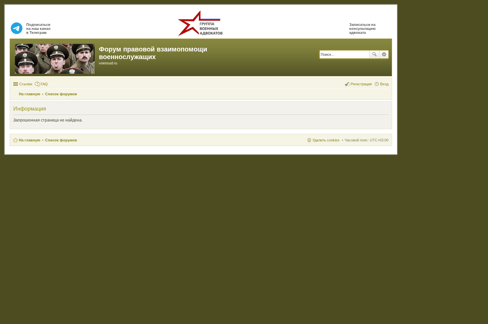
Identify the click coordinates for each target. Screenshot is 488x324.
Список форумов (61, 140)
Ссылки (25, 84)
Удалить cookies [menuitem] (326, 140)
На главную (29, 140)
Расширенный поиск (383, 54)
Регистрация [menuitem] (361, 84)
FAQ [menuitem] (44, 84)
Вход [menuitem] (384, 84)
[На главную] (55, 57)
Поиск (374, 54)
